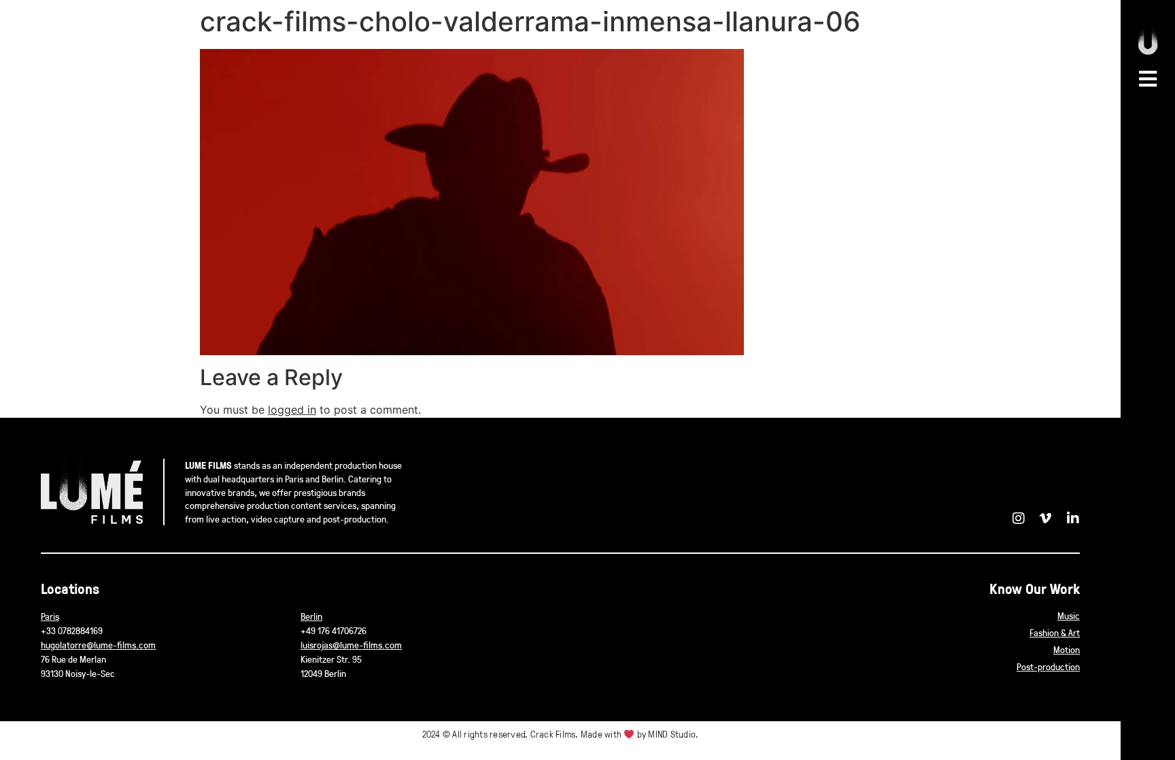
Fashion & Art (1054, 632)
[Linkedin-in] (1073, 518)
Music (1068, 615)
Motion (1066, 649)
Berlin (311, 616)
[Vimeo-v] (1046, 518)
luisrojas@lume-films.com (351, 644)
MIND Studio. (673, 733)
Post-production (1048, 666)
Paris (50, 616)
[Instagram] (1018, 518)
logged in (292, 409)
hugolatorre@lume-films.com (98, 644)
